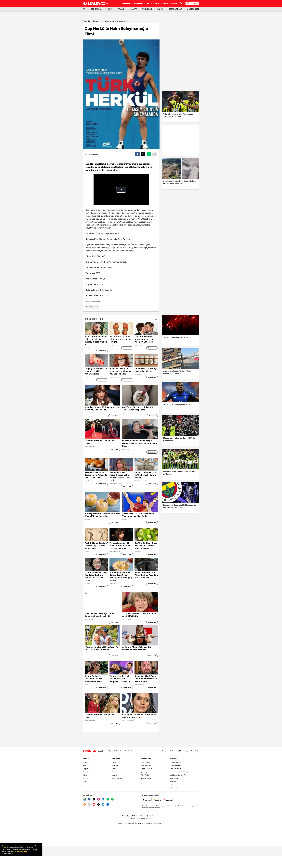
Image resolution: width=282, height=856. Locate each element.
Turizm (114, 772)
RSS (171, 785)
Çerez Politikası (175, 769)
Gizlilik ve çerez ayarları (125, 823)
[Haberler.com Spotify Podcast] (112, 799)
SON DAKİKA (96, 9)
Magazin (86, 769)
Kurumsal (173, 759)
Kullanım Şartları (175, 762)
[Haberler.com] (94, 751)
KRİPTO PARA (161, 3)
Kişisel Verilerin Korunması (179, 772)
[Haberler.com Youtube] (94, 804)
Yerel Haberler (117, 778)
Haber (133, 819)
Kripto (85, 775)
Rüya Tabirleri (145, 775)
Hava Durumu (145, 762)
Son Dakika (87, 772)
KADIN (109, 9)
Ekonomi (86, 762)
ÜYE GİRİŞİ (194, 3)
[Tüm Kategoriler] (84, 9)
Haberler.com (146, 759)
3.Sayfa (85, 778)
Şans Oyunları (146, 772)
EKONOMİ (126, 3)
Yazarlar (114, 775)
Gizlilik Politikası (175, 765)
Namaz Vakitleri (146, 765)
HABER (174, 3)
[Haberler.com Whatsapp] (107, 799)
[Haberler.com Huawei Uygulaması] (168, 799)
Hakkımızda (163, 751)
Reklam (172, 751)
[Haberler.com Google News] (84, 799)
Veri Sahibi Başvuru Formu (179, 775)
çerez (4, 848)
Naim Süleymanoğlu (92, 307)
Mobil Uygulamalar (176, 781)
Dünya (85, 781)
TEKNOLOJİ (147, 9)
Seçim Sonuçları (146, 769)
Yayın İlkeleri (195, 751)
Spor (84, 765)
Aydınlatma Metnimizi (19, 851)
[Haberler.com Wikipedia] (89, 804)
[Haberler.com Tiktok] (98, 804)
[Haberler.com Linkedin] (103, 799)
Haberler (86, 759)
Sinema (95, 21)
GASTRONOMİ (193, 9)
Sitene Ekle (174, 788)
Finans (114, 769)
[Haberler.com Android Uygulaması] (157, 799)
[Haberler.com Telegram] (103, 804)
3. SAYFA (133, 9)
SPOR (149, 3)
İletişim (179, 751)
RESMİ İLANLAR (175, 9)
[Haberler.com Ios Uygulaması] (147, 799)
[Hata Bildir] (137, 823)
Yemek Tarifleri (146, 778)
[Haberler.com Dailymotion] (107, 804)
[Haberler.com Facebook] (89, 799)
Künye (187, 751)
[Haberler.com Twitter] (94, 799)
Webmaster (174, 778)
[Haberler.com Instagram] (98, 799)
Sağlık (114, 762)
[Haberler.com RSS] (84, 804)
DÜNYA (160, 9)
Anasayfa (86, 21)
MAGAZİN (138, 3)
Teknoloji (115, 765)
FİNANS (121, 9)
